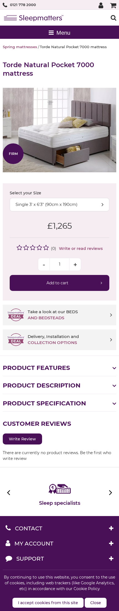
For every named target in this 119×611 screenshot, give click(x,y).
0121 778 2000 (23, 4)
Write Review (22, 439)
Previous (9, 492)
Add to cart (57, 282)
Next (110, 492)
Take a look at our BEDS (53, 315)
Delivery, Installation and (53, 339)
